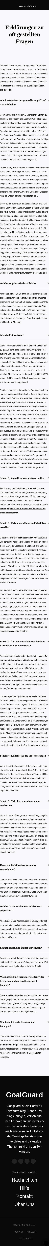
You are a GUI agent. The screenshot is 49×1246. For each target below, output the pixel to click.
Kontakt (24, 1196)
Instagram (27, 1161)
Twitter (20, 1161)
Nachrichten (24, 1180)
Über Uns (24, 1204)
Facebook (14, 1161)
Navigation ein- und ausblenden (42, 5)
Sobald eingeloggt (8, 1045)
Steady (41, 115)
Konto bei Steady (28, 151)
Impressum (8, 86)
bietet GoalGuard (18, 294)
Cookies (18, 1232)
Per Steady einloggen (46, 1243)
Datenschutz (26, 1239)
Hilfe (24, 1188)
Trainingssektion (25, 538)
